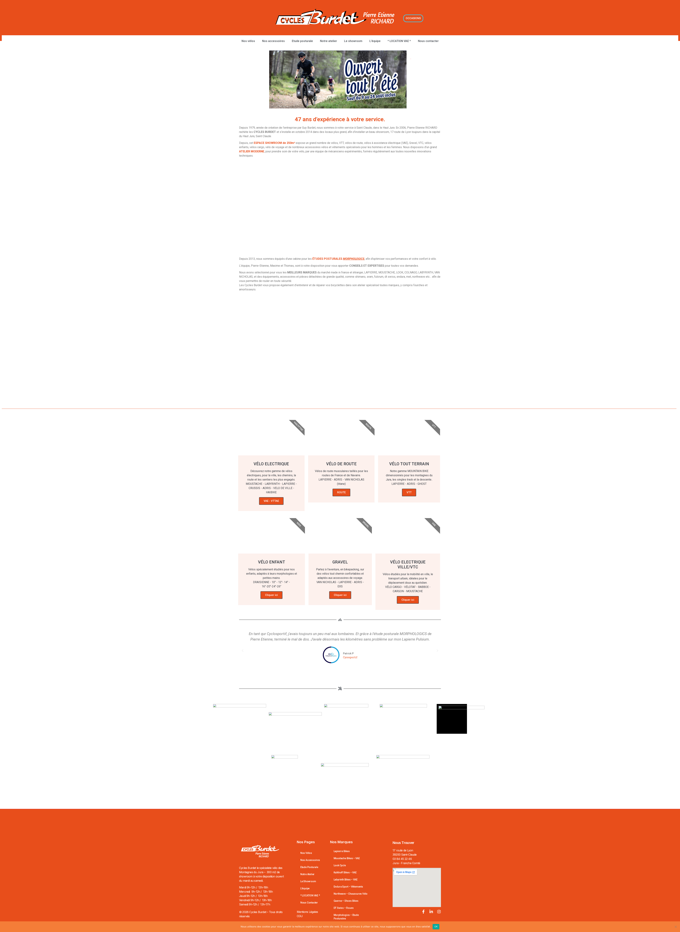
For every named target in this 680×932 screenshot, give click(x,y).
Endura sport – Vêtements (348, 886)
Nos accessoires (273, 41)
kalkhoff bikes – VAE (345, 872)
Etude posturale (302, 41)
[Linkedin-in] (431, 912)
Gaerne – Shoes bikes (346, 900)
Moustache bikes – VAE (347, 858)
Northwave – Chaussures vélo (351, 893)
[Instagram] (439, 912)
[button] (242, 650)
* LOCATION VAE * (399, 41)
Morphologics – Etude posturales (346, 917)
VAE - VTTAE (271, 501)
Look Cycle (340, 865)
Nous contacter (428, 41)
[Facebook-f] (423, 912)
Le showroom (353, 41)
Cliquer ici (271, 595)
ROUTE (341, 492)
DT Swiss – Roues (344, 907)
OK (436, 926)
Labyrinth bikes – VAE (346, 879)
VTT (409, 492)
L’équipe (375, 41)
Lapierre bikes (342, 851)
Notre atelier (328, 41)
